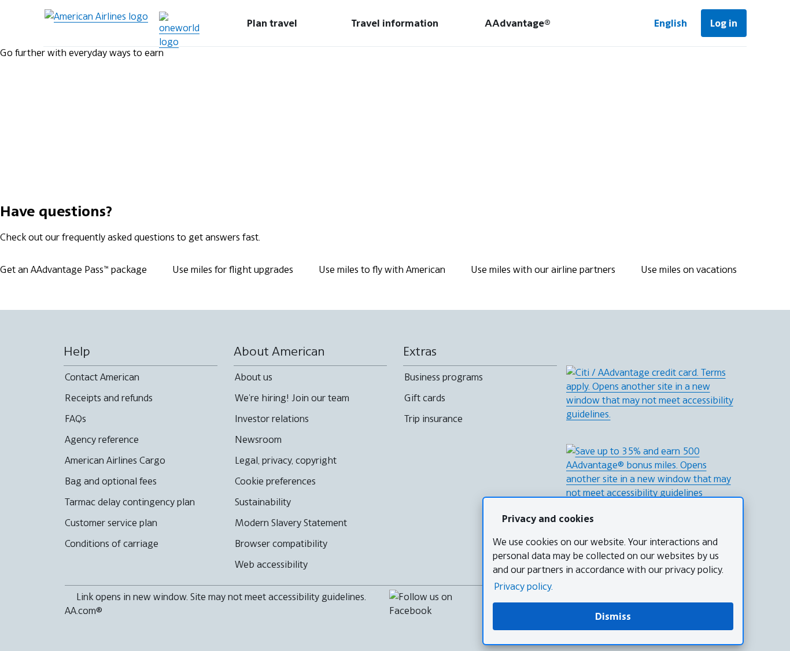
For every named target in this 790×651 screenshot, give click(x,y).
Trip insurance (433, 418)
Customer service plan (111, 522)
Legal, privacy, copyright (286, 460)
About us (253, 377)
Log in (723, 23)
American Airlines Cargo (115, 460)
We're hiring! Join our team (292, 398)
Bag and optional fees (111, 481)
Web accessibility (271, 564)
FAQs (75, 418)
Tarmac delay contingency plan (130, 502)
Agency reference (102, 439)
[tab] (272, 23)
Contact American (102, 377)
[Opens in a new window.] (179, 30)
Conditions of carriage (111, 543)
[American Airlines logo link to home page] (96, 23)
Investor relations (272, 418)
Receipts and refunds (109, 398)
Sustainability (263, 502)
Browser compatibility (281, 543)
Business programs (443, 377)
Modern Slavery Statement (291, 522)
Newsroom (258, 439)
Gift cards (424, 398)
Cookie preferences (275, 481)
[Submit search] (605, 23)
